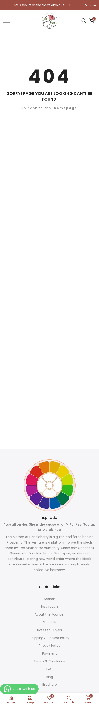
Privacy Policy (49, 645)
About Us (49, 622)
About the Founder (50, 614)
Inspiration (49, 606)
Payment (49, 653)
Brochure (49, 684)
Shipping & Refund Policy (49, 638)
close (91, 5)
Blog (49, 677)
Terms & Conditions (50, 661)
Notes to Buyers (49, 630)
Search (49, 599)
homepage (65, 108)
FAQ (49, 669)
